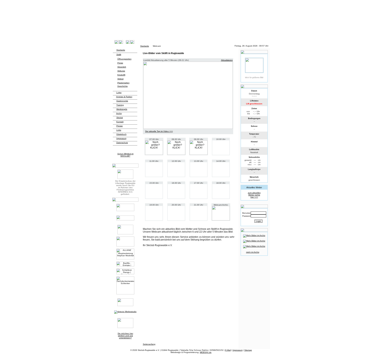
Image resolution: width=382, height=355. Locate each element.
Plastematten (123, 83)
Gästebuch (121, 134)
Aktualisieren (227, 60)
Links (118, 130)
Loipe (119, 92)
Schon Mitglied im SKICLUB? (125, 155)
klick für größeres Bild (254, 78)
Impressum (121, 138)
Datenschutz (122, 143)
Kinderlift (121, 75)
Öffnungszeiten (124, 59)
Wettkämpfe (121, 109)
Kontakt (120, 122)
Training (120, 105)
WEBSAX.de (205, 352)
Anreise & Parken (124, 97)
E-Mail (228, 350)
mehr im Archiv (252, 252)
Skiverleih (121, 67)
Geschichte (122, 86)
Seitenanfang (149, 344)
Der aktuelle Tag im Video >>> (159, 131)
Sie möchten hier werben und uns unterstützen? (125, 335)
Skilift (118, 54)
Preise (120, 63)
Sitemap (248, 350)
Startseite (144, 46)
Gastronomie (122, 101)
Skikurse (121, 71)
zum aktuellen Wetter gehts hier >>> (254, 195)
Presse (119, 126)
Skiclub (119, 117)
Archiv (119, 113)
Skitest (120, 79)
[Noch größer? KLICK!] (154, 147)
